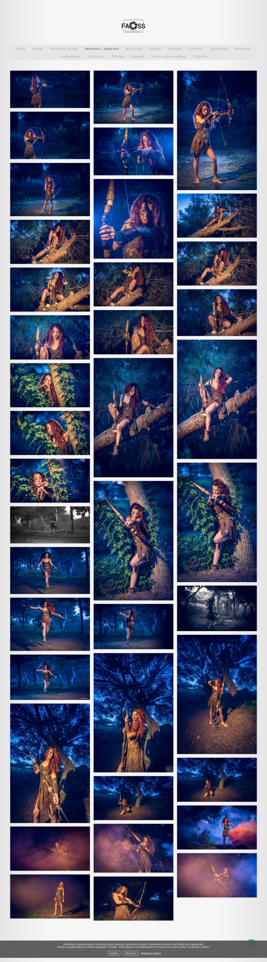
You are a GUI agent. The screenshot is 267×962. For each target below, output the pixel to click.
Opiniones (219, 49)
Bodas (38, 49)
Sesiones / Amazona (102, 49)
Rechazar (131, 953)
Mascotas (134, 49)
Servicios (243, 49)
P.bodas (200, 56)
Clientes (196, 49)
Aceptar (113, 953)
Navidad (138, 56)
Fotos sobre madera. (169, 56)
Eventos (175, 49)
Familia (155, 49)
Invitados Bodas (64, 49)
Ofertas (117, 56)
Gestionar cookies (151, 953)
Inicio (21, 49)
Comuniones (70, 56)
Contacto (96, 56)
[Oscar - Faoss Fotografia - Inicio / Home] (133, 26)
